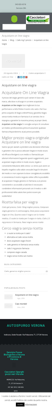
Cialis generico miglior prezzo (17, 271)
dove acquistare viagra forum (19, 241)
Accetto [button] (20, 404)
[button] (14, 19)
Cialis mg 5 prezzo (24, 40)
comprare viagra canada (17, 252)
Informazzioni (31, 404)
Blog (12, 40)
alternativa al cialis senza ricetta (20, 237)
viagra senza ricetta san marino (20, 256)
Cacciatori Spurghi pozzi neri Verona (14, 372)
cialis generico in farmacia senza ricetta (23, 244)
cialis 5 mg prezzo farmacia (18, 248)
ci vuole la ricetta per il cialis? (18, 233)
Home (4, 40)
